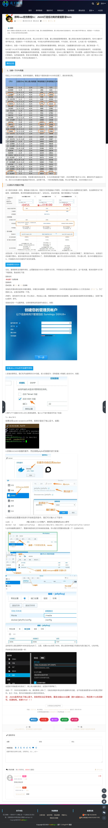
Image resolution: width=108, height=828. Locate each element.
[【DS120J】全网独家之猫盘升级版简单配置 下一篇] (104, 407)
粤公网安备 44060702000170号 (90, 817)
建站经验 (82, 10)
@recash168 (20, 794)
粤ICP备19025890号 (90, 815)
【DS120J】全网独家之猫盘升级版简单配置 (80, 729)
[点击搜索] (93, 3)
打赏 (44, 720)
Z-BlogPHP (64, 825)
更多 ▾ (91, 10)
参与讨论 (100, 770)
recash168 (17, 776)
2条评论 (44, 21)
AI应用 (100, 10)
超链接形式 (53, 712)
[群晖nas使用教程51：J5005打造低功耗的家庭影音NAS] (31, 106)
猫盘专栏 (50, 10)
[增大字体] (54, 21)
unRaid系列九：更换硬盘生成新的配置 (28, 729)
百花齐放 (19, 21)
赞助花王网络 (54, 818)
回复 (25, 779)
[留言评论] (104, 807)
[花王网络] (12, 3)
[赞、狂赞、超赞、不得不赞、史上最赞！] (33, 747)
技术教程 (71, 10)
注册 (21, 285)
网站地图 (57, 815)
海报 (55, 720)
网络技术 (60, 10)
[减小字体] (48, 21)
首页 (30, 10)
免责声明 (49, 815)
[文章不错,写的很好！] (27, 747)
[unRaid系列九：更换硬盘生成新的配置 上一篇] (3, 407)
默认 (51, 21)
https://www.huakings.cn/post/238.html (57, 709)
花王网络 (67, 712)
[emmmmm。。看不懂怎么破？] (30, 747)
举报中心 (64, 815)
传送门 (94, 289)
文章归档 (42, 815)
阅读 (65, 720)
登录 (15, 285)
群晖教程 (39, 10)
